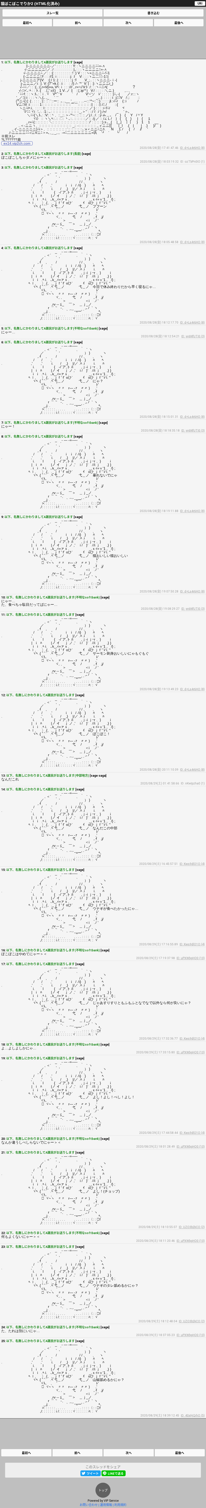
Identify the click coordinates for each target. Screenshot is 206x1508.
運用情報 (106, 1505)
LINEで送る (116, 1473)
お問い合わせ (89, 1505)
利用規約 (120, 1505)
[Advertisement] (103, 42)
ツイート (93, 1473)
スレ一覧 (52, 13)
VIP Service (111, 1500)
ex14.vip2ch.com (17, 143)
